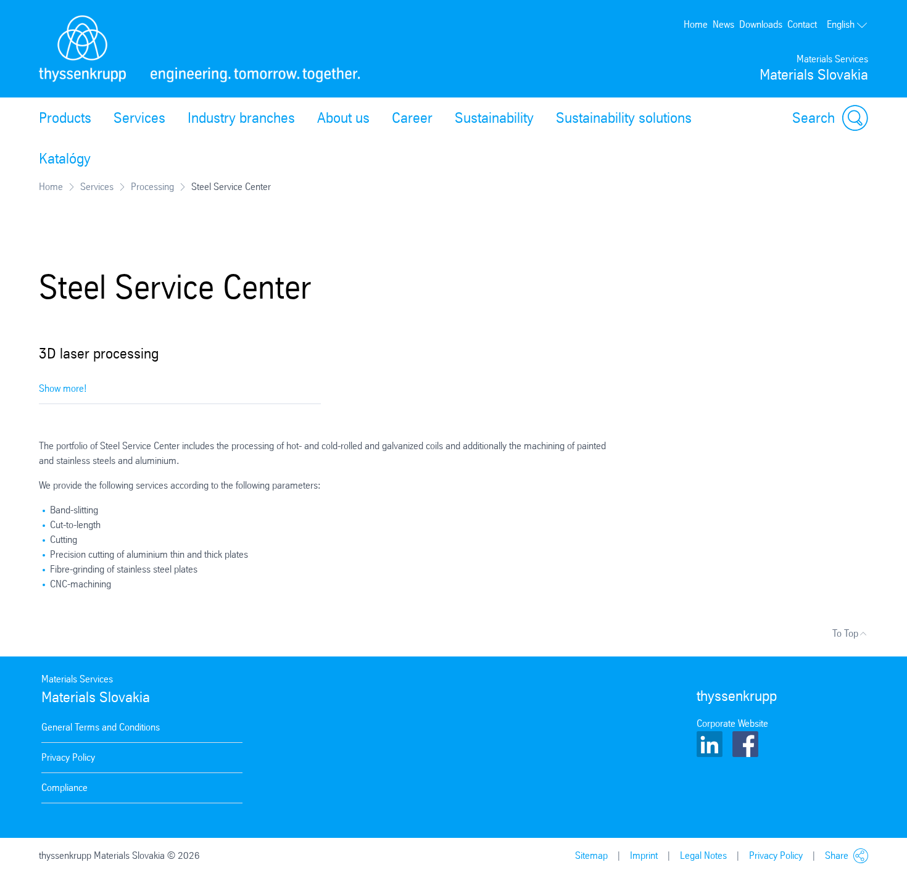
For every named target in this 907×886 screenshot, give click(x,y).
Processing (152, 187)
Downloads (760, 24)
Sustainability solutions (624, 117)
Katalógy (65, 158)
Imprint (644, 855)
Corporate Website (732, 723)
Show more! (63, 388)
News (723, 24)
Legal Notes (703, 855)
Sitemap (591, 855)
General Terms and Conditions (100, 727)
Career (412, 117)
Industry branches (241, 117)
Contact (802, 24)
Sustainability (494, 117)
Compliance (64, 787)
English (841, 24)
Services (139, 117)
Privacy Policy (68, 757)
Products (65, 117)
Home (696, 24)
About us (343, 117)
